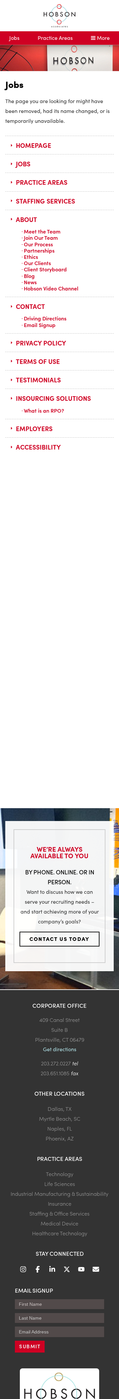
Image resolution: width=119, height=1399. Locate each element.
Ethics (31, 256)
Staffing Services (45, 200)
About (26, 219)
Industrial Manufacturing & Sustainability (59, 1193)
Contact (30, 306)
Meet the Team (42, 231)
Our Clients (37, 262)
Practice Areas (55, 37)
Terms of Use (38, 361)
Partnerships (39, 250)
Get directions (59, 1049)
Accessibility (38, 446)
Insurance (59, 1203)
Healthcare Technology (59, 1233)
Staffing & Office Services (59, 1213)
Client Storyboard (45, 269)
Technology (59, 1173)
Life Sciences (59, 1183)
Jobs (14, 37)
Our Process (38, 244)
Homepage (33, 145)
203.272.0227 (56, 1063)
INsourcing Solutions (53, 398)
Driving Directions (45, 318)
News (30, 282)
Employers (34, 428)
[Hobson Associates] (59, 15)
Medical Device (59, 1223)
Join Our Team (41, 237)
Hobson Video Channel (51, 288)
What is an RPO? (44, 410)
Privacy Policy (41, 342)
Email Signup (40, 324)
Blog (29, 275)
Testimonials (38, 379)
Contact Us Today (59, 938)
